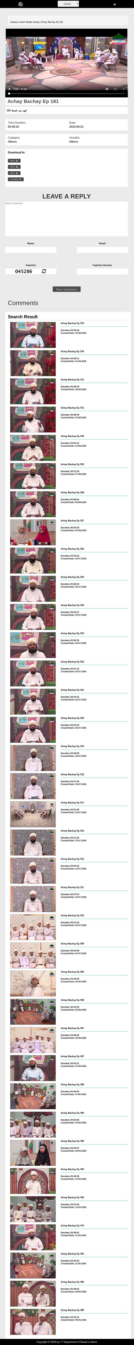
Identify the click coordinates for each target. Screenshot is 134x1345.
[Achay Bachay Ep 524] (33, 617)
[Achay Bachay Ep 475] (33, 1237)
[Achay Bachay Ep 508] (33, 1012)
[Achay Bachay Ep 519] (33, 758)
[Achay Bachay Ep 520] (33, 730)
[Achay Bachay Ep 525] (33, 589)
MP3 (13, 167)
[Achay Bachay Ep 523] (33, 645)
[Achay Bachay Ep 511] (33, 899)
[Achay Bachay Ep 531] (33, 391)
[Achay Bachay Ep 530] (33, 448)
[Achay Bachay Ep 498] (33, 1096)
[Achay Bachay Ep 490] (33, 1294)
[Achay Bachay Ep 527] (33, 532)
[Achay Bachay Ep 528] (33, 504)
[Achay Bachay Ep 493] (33, 1181)
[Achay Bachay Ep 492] (33, 1209)
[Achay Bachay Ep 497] (33, 1068)
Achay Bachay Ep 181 (51, 22)
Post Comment (66, 289)
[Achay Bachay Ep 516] (33, 842)
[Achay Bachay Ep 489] (33, 1322)
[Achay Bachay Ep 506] (33, 984)
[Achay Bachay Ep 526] (33, 561)
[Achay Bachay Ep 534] (33, 363)
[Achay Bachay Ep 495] (33, 1125)
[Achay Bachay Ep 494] (33, 1153)
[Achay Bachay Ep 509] (33, 955)
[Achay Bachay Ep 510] (33, 927)
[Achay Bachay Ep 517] (33, 814)
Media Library (33, 22)
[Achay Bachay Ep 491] (33, 1265)
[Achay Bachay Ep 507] (33, 1040)
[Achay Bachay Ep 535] (33, 335)
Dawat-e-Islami (17, 22)
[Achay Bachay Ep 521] (33, 702)
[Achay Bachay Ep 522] (33, 673)
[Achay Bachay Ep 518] (33, 786)
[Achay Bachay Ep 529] (33, 476)
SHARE (14, 179)
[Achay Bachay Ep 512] (33, 871)
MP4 (13, 161)
